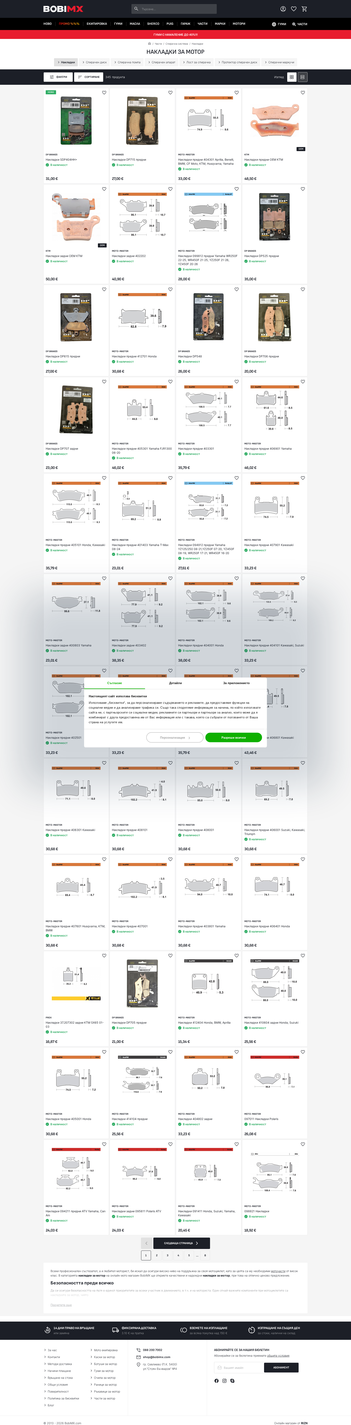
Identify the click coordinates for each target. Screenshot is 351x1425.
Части (203, 24)
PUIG (170, 24)
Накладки (197, 43)
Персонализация (172, 737)
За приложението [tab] (236, 683)
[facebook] (216, 1380)
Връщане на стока (60, 1377)
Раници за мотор (105, 1384)
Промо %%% (69, 24)
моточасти (278, 1271)
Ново (47, 24)
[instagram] (224, 1380)
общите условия (278, 1355)
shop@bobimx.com (156, 1357)
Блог (51, 1405)
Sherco (153, 24)
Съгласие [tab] (114, 683)
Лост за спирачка (198, 62)
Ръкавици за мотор (107, 1391)
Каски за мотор (104, 1357)
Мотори (239, 24)
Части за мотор (104, 1398)
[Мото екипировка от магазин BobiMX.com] (149, 43)
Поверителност (58, 1391)
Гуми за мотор (104, 1370)
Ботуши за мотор (105, 1364)
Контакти (54, 1357)
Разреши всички (233, 737)
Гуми (118, 24)
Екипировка (97, 24)
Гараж (185, 24)
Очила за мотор (105, 1377)
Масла (135, 24)
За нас (52, 1350)
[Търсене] (136, 9)
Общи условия (58, 1384)
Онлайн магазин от (291, 1423)
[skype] (232, 1380)
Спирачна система (177, 43)
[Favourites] (293, 9)
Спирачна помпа (129, 62)
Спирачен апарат (163, 62)
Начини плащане (59, 1370)
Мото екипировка (106, 1350)
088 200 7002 (152, 1350)
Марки (220, 24)
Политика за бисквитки (63, 1398)
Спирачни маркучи (281, 62)
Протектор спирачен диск (239, 62)
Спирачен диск (96, 62)
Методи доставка (60, 1364)
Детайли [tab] (175, 683)
